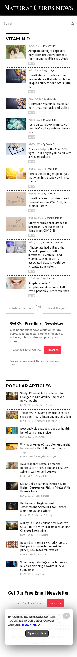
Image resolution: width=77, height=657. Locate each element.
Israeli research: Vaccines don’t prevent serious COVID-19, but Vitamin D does (48, 202)
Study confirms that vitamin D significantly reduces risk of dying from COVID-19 (47, 226)
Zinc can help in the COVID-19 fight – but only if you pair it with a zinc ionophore (49, 153)
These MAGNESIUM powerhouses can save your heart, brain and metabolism (45, 414)
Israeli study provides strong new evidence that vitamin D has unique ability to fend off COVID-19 (49, 81)
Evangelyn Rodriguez (46, 421)
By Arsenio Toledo (53, 218)
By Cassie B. (49, 144)
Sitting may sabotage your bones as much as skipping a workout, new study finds (43, 566)
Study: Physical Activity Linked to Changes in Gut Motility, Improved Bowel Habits (42, 397)
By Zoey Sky (49, 46)
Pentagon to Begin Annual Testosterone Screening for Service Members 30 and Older (43, 507)
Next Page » (57, 308)
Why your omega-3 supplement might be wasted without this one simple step (45, 448)
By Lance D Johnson (53, 242)
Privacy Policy (31, 624)
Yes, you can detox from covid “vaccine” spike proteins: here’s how (49, 128)
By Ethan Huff (49, 119)
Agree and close (37, 633)
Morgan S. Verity (43, 405)
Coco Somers (42, 496)
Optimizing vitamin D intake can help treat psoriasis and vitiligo (48, 105)
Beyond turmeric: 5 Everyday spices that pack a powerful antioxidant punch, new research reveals (43, 546)
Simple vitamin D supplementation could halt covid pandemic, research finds (48, 287)
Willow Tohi (41, 476)
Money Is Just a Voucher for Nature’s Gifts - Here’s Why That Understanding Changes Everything (45, 526)
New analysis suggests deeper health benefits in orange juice (45, 430)
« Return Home (20, 308)
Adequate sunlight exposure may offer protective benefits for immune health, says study (48, 54)
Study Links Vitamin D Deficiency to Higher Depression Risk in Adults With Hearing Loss (45, 487)
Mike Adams (42, 535)
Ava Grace (40, 437)
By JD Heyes (49, 70)
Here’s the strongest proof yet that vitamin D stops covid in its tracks (48, 177)
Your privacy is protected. (23, 361)
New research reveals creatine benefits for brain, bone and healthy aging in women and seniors (44, 467)
